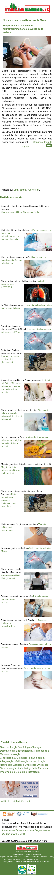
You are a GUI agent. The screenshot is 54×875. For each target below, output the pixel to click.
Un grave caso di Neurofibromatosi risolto (20, 212)
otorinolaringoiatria (27, 768)
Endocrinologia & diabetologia (32, 750)
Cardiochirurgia (8, 747)
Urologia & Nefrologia (28, 771)
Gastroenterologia (10, 754)
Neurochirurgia (37, 761)
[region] (27, 167)
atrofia (23, 189)
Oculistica (18, 764)
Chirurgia (36, 747)
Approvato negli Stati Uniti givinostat (10, 577)
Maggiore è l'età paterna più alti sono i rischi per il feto (11, 470)
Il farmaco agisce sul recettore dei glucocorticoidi (10, 359)
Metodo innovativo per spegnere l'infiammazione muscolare (9, 500)
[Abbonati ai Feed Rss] (9, 816)
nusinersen (33, 189)
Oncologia (30, 764)
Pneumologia (7, 771)
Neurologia (6, 764)
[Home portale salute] (27, 15)
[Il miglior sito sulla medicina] (40, 816)
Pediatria (43, 768)
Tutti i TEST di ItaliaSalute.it (15, 801)
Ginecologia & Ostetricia (13, 757)
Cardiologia (24, 747)
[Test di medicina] (19, 797)
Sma (16, 189)
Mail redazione (44, 859)
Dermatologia (7, 750)
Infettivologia (21, 761)
